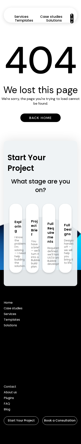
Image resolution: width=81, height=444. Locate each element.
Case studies (51, 17)
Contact (10, 387)
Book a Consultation (60, 420)
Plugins (9, 398)
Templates (24, 20)
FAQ (7, 404)
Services (21, 17)
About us (10, 392)
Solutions (54, 20)
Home (8, 303)
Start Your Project (21, 420)
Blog (7, 409)
